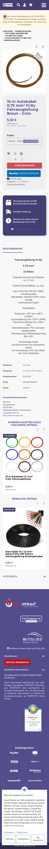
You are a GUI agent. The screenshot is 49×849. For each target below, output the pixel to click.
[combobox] (24, 141)
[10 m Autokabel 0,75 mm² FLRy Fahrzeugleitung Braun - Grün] (24, 71)
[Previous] (37, 429)
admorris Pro (29, 846)
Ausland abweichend (16, 184)
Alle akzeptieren (38, 839)
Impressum (9, 832)
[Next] (44, 429)
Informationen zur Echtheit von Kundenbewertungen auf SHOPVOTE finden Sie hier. (24, 696)
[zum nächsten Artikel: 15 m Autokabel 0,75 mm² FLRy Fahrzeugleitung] (43, 46)
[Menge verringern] (9, 159)
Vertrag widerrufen (17, 662)
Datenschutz (22, 832)
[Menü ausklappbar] (44, 5)
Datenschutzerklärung (14, 825)
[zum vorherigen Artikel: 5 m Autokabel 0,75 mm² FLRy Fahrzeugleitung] (36, 46)
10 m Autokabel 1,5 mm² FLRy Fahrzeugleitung (19, 477)
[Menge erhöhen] (22, 159)
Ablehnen (9, 839)
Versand (23, 126)
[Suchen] (18, 4)
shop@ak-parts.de (11, 413)
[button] (24, 576)
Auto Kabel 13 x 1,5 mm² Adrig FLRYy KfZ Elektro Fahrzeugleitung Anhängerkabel (24, 554)
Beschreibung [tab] (13, 248)
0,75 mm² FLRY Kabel (32, 371)
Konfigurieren (23, 839)
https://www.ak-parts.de (13, 415)
